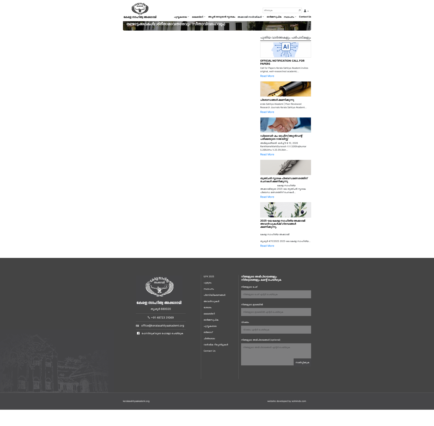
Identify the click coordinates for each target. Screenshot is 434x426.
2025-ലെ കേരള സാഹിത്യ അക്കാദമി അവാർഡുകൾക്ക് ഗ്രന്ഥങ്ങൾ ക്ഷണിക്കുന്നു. (282, 223)
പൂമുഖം (207, 282)
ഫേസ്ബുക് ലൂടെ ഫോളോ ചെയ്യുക (162, 333)
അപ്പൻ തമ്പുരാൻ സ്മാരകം (221, 16)
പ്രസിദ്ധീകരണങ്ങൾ (214, 295)
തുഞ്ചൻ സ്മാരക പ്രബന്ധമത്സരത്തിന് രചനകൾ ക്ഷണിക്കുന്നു (284, 180)
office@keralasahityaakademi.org (162, 325)
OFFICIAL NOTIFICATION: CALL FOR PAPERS (282, 62)
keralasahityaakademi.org (136, 401)
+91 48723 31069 (162, 317)
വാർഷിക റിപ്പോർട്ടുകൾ (216, 344)
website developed (277, 401)
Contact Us (305, 16)
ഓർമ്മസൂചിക (274, 16)
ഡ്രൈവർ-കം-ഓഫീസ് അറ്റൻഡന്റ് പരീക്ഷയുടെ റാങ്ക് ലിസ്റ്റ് (281, 137)
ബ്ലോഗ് (208, 332)
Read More (267, 76)
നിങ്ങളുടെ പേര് (249, 286)
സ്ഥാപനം (289, 16)
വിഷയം (245, 322)
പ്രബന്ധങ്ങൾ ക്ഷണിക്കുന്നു (277, 99)
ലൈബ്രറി (197, 16)
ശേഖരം (207, 307)
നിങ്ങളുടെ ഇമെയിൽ (252, 304)
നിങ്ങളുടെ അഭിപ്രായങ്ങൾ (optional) (260, 339)
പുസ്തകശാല (180, 16)
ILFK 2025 (209, 276)
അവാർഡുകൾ (211, 301)
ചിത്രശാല (209, 338)
